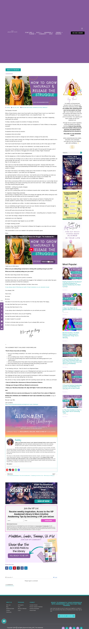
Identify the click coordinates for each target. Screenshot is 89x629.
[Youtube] (7, 470)
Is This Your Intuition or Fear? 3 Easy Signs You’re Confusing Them (72, 411)
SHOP (51, 34)
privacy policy (46, 526)
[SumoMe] (1, 328)
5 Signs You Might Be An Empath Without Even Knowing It (72, 309)
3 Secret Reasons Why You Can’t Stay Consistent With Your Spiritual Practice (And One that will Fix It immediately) (72, 361)
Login (55, 577)
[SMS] (1, 325)
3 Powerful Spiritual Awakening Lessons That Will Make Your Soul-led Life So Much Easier (72, 387)
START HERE (28, 32)
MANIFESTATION (37, 107)
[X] (1, 311)
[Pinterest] (13, 470)
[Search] (81, 153)
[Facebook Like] (1, 304)
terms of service (39, 526)
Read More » (65, 289)
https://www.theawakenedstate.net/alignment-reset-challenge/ (21, 404)
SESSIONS (58, 34)
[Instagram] (19, 470)
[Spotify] (16, 470)
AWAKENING (48, 32)
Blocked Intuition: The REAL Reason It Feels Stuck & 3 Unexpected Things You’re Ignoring (71, 335)
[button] (6, 568)
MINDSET (45, 107)
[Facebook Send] (1, 321)
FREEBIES (58, 32)
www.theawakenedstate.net (13, 466)
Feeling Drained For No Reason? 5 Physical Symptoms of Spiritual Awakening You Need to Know (72, 284)
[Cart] (82, 28)
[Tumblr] (1, 314)
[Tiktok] (10, 470)
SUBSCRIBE (48, 520)
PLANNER (31, 34)
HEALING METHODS (27, 107)
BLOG (38, 32)
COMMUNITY (42, 34)
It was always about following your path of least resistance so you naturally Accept (27, 287)
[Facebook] (1, 307)
